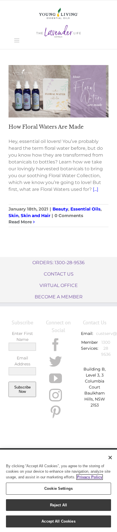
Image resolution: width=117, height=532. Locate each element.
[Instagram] (55, 395)
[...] (95, 189)
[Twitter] (55, 361)
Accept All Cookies (58, 521)
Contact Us (59, 274)
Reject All (58, 505)
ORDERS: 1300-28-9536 (58, 262)
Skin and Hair (35, 215)
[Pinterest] (55, 412)
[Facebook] (55, 344)
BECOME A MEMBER (59, 297)
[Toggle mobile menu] (17, 40)
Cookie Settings (58, 488)
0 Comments (69, 215)
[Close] (110, 457)
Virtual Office (58, 285)
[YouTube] (55, 378)
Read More (20, 221)
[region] (58, 491)
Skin (13, 215)
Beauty (60, 209)
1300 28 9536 (106, 348)
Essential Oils (85, 209)
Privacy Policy (89, 477)
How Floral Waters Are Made (46, 127)
